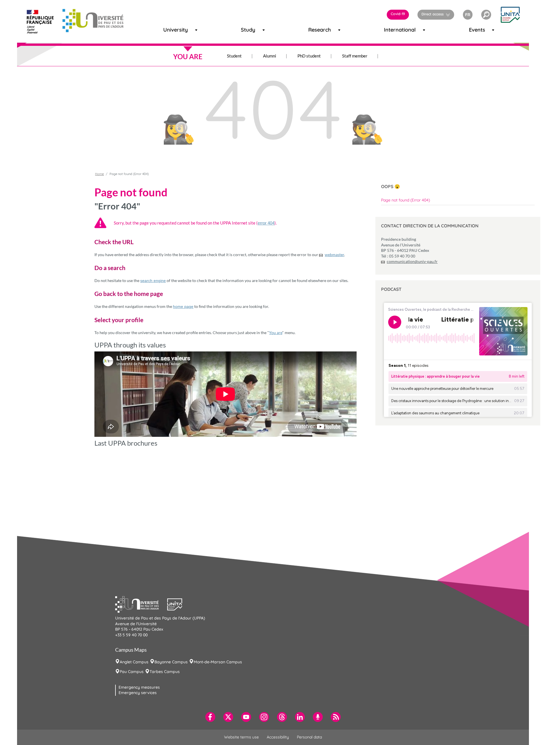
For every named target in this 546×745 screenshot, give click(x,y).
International (392, 29)
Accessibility (278, 737)
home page (183, 306)
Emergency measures (139, 687)
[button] (486, 15)
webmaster (334, 254)
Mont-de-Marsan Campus (218, 661)
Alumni (269, 55)
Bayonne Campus (171, 661)
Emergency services (138, 692)
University (170, 29)
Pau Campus (132, 671)
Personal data (309, 737)
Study (246, 29)
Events (474, 29)
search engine (153, 280)
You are (275, 332)
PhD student (309, 55)
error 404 (266, 223)
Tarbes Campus (165, 671)
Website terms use (241, 737)
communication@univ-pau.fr (412, 261)
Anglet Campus (134, 661)
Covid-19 (398, 13)
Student (234, 55)
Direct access (432, 14)
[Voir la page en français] (468, 14)
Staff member (354, 55)
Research (314, 29)
